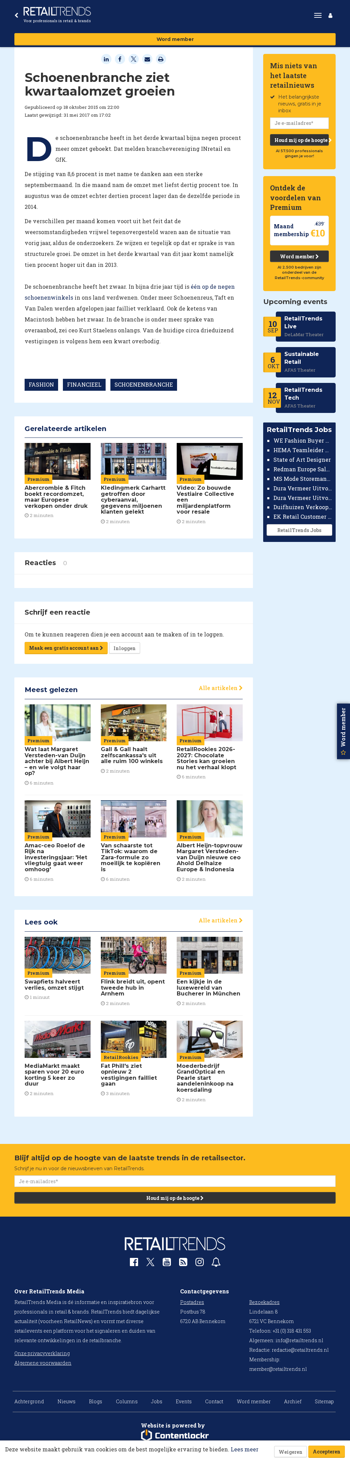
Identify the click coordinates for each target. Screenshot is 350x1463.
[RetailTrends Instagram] (199, 1263)
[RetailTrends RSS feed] (183, 1263)
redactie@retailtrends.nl (300, 1350)
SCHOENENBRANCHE (144, 384)
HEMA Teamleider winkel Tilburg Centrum (303, 450)
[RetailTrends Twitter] (150, 1264)
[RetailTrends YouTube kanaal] (167, 1263)
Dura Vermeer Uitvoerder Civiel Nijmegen (303, 497)
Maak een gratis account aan (64, 648)
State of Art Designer (302, 459)
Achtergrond (29, 1401)
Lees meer (244, 1449)
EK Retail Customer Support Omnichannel (303, 516)
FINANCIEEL (84, 384)
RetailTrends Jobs (299, 530)
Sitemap (324, 1401)
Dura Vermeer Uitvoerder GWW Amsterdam (303, 488)
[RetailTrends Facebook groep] (134, 1263)
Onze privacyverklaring (42, 1353)
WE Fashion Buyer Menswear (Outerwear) (303, 440)
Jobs (156, 1401)
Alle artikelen (219, 687)
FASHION (41, 384)
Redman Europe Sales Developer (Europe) (303, 469)
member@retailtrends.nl (278, 1369)
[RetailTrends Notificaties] (216, 1263)
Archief (292, 1401)
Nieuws (66, 1401)
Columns (127, 1401)
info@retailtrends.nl (299, 1340)
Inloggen (124, 648)
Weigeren (290, 1452)
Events (184, 1401)
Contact (214, 1401)
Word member (175, 39)
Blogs (95, 1401)
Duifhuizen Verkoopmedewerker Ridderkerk (303, 507)
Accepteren (326, 1451)
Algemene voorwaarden (42, 1363)
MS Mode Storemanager (303, 478)
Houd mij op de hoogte (301, 140)
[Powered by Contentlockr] (175, 1436)
